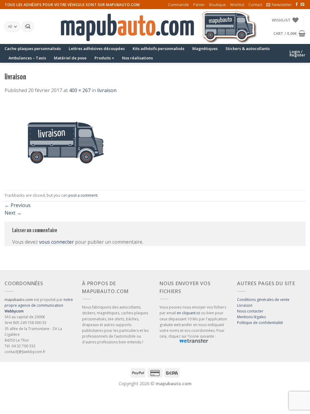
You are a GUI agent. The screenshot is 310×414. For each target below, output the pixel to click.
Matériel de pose (70, 58)
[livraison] (65, 142)
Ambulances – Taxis (27, 58)
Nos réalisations (137, 58)
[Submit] (28, 27)
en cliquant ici (188, 313)
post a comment (82, 195)
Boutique (217, 4)
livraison (107, 90)
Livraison (244, 305)
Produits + (104, 58)
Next (13, 212)
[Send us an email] (302, 4)
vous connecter (56, 242)
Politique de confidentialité (260, 322)
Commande (178, 4)
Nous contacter (250, 311)
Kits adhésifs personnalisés (158, 48)
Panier (199, 4)
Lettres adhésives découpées (97, 48)
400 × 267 (80, 90)
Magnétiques (205, 48)
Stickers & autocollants (248, 48)
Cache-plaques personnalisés (33, 48)
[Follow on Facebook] (296, 4)
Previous (18, 205)
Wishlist (237, 4)
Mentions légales (251, 316)
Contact (255, 4)
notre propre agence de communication (39, 305)
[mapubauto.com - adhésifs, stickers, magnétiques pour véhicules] (155, 26)
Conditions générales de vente (263, 299)
